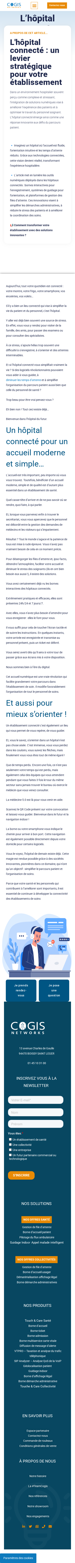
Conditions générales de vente (37, 1446)
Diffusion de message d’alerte (38, 1345)
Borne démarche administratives (37, 1282)
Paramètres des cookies (18, 1558)
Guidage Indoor (20, 1242)
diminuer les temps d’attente (23, 380)
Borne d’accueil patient (37, 1232)
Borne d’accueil (37, 1325)
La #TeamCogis (38, 1486)
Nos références (38, 1496)
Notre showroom (37, 1506)
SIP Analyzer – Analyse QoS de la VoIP (37, 1361)
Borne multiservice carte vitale (37, 1340)
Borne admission (37, 1335)
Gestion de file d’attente (36, 1227)
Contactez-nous (38, 1435)
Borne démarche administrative (37, 1381)
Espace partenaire (38, 1430)
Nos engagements (38, 1516)
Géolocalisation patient (37, 1366)
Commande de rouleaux (38, 1440)
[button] (34, 5)
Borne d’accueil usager (37, 1272)
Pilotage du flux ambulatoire (36, 1237)
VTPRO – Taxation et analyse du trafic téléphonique (37, 1353)
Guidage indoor (37, 1371)
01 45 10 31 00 (37, 1063)
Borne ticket (37, 1330)
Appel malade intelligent (47, 1242)
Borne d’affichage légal (38, 1376)
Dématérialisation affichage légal (37, 1277)
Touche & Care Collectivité (38, 1386)
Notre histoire (37, 1476)
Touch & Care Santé (38, 1320)
